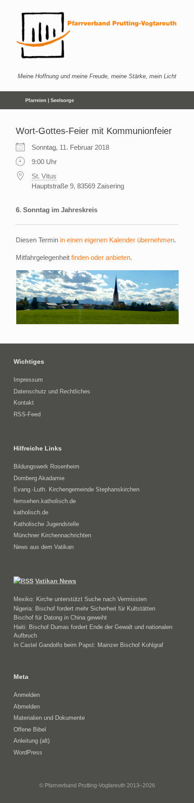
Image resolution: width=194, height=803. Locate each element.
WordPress (28, 752)
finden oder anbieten (100, 257)
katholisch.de (31, 512)
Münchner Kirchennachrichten (52, 535)
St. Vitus (44, 176)
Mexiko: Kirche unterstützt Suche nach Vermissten (80, 599)
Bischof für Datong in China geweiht (60, 617)
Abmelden (27, 706)
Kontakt (24, 402)
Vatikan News (55, 580)
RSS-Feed (27, 414)
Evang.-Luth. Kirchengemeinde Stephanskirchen (76, 489)
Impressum (28, 379)
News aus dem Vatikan (44, 547)
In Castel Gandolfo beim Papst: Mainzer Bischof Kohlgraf (88, 645)
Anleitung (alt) (32, 740)
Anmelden (27, 694)
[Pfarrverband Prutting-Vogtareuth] (97, 35)
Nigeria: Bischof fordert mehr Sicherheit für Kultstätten (84, 608)
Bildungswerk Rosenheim (46, 466)
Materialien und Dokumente (49, 717)
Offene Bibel (30, 729)
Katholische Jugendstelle (46, 524)
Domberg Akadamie (39, 478)
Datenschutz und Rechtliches (52, 391)
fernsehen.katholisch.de (45, 501)
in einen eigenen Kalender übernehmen (117, 240)
